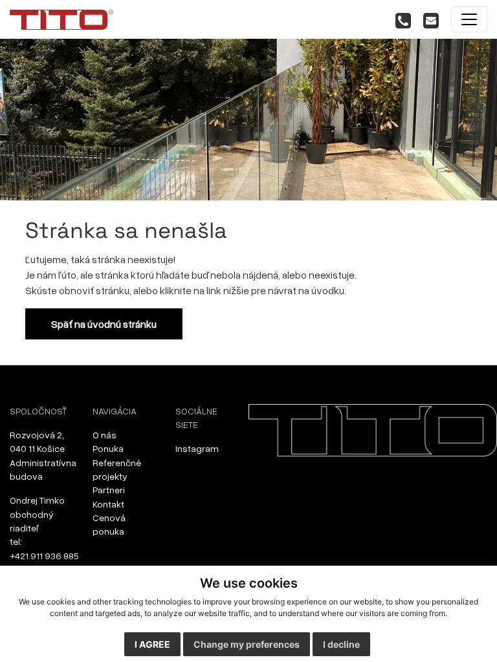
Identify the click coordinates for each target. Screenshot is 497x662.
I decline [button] (341, 644)
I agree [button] (152, 644)
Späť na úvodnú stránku (104, 323)
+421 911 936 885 (44, 555)
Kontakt (108, 503)
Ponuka (108, 448)
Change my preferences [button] (246, 644)
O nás (104, 434)
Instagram (197, 448)
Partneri (109, 489)
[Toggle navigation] (469, 19)
